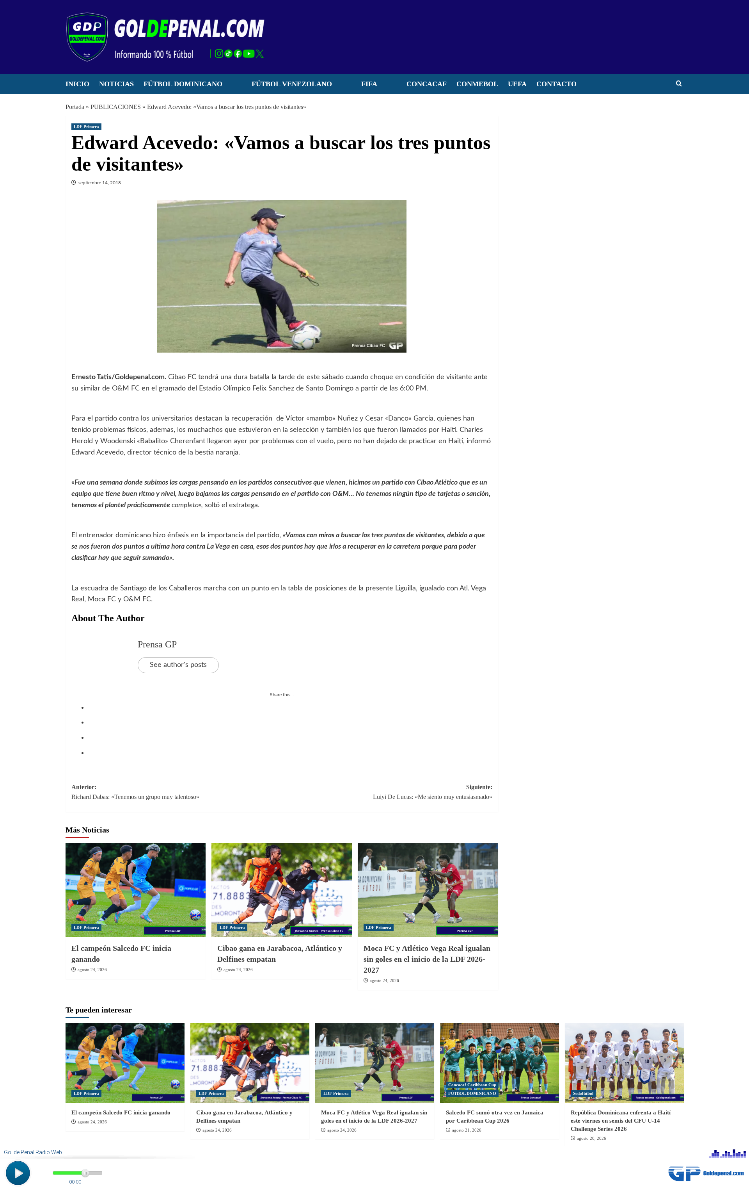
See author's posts (178, 664)
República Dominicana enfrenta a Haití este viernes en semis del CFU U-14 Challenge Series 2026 (621, 1120)
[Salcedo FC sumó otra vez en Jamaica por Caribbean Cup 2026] (499, 1062)
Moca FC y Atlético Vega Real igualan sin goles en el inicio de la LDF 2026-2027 (427, 959)
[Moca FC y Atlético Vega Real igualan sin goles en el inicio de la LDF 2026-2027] (428, 890)
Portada (75, 106)
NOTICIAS (116, 84)
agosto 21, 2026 (466, 1130)
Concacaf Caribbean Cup (472, 1084)
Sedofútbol (583, 1093)
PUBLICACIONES (116, 106)
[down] (232, 86)
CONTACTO (556, 84)
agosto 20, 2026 (591, 1138)
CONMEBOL (477, 84)
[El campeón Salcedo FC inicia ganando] (136, 890)
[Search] (679, 84)
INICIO (77, 84)
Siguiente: (432, 792)
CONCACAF (426, 84)
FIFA (369, 84)
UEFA (517, 84)
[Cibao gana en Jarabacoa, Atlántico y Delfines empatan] (281, 890)
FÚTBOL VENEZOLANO (292, 84)
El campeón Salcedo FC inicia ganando (120, 1112)
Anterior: (135, 792)
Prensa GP (157, 644)
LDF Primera (86, 126)
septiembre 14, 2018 (99, 182)
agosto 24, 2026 (92, 969)
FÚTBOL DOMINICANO (183, 84)
